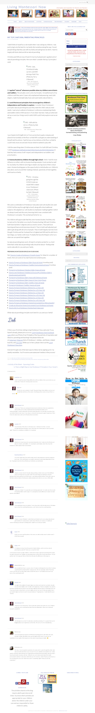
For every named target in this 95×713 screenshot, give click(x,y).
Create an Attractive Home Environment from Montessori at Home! (31, 305)
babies (13, 359)
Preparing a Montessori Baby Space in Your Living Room (27, 280)
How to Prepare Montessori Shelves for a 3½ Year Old (27, 295)
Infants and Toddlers (16, 358)
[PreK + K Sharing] (52, 683)
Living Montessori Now (47, 11)
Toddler (31, 358)
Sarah (16, 531)
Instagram (12, 340)
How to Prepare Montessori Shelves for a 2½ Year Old (27, 290)
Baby (12, 358)
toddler (45, 359)
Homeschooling (28, 359)
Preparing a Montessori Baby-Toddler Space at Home (26, 283)
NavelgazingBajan (19, 454)
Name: (68, 41)
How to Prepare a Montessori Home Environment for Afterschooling (31, 303)
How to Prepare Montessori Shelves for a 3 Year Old (26, 293)
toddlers (47, 359)
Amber (16, 545)
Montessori (35, 359)
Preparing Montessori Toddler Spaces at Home (24, 285)
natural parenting (40, 359)
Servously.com (63, 710)
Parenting (28, 358)
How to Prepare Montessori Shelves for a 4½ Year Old (27, 300)
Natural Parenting (23, 358)
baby (15, 359)
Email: (68, 43)
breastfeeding (23, 359)
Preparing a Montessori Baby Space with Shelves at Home (28, 277)
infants (32, 359)
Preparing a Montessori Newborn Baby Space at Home (27, 270)
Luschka (17, 424)
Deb (18, 387)
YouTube (19, 342)
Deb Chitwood (18, 405)
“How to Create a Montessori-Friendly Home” (25, 255)
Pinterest (20, 340)
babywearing (18, 359)
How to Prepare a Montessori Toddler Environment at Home (29, 265)
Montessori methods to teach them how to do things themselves (33, 150)
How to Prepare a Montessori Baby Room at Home (25, 262)
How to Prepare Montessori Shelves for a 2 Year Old (26, 288)
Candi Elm (17, 377)
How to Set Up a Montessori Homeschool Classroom (26, 308)
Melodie (16, 582)
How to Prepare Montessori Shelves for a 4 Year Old (26, 298)
